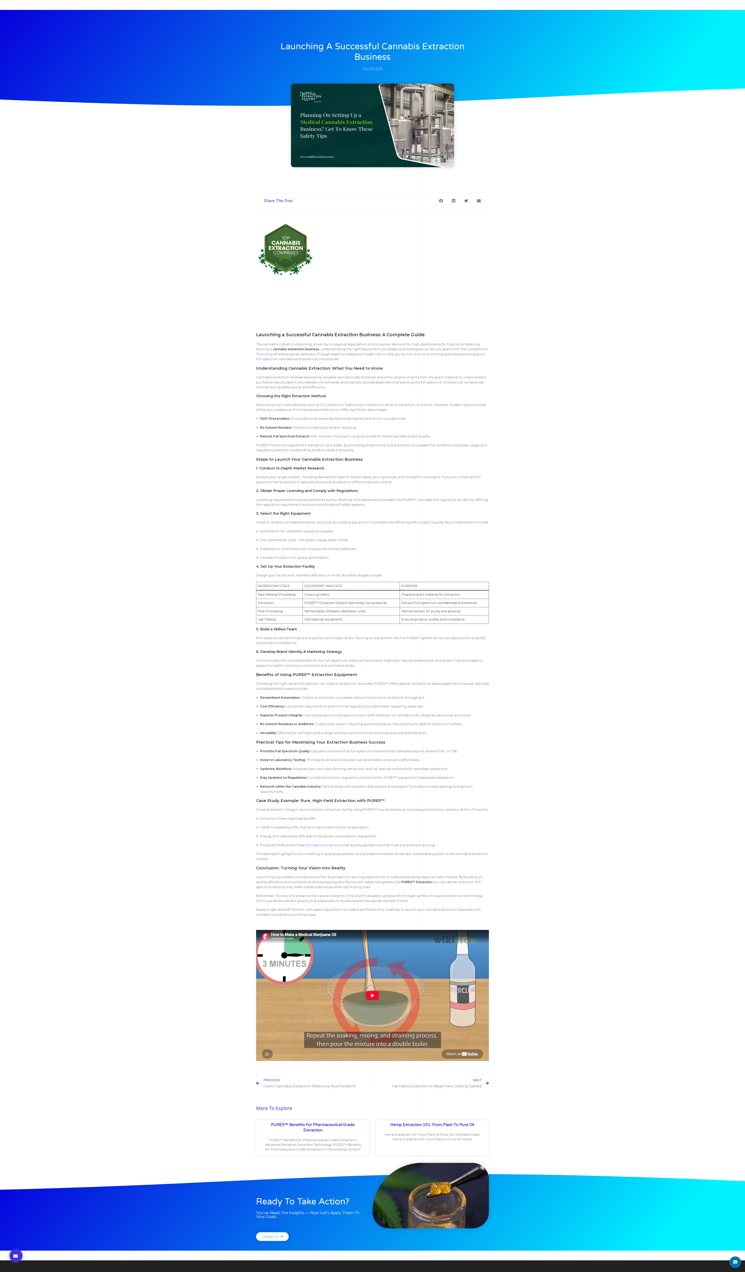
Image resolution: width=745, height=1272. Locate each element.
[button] (441, 200)
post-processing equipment (347, 522)
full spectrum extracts (323, 845)
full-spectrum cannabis (275, 359)
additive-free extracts (366, 660)
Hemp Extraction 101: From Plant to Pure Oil (432, 1125)
